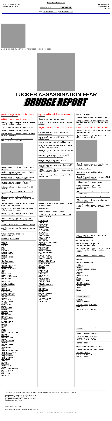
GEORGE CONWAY (44, 237)
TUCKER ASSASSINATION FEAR (56, 94)
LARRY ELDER (43, 249)
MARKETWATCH (6, 304)
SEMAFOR (4, 342)
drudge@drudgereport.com (28, 395)
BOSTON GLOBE (6, 252)
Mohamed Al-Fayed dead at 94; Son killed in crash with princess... (93, 178)
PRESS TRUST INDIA (83, 280)
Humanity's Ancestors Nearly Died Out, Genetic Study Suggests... (17, 214)
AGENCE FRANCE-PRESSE (84, 262)
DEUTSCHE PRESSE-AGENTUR (86, 269)
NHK (77, 277)
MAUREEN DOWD (43, 247)
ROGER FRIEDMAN (44, 250)
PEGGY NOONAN (43, 278)
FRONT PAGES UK (7, 235)
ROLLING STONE (7, 337)
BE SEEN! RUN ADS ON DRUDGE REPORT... (91, 349)
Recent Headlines (103, 4)
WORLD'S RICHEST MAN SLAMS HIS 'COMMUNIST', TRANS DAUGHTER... (27, 49)
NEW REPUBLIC (6, 314)
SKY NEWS (4, 344)
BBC (2, 247)
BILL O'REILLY (44, 281)
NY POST (4, 319)
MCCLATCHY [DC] (82, 275)
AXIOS (3, 245)
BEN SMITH (42, 291)
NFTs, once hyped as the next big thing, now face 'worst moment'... (55, 146)
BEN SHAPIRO (43, 290)
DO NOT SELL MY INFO (84, 354)
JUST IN (9, 291)
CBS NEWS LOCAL (7, 262)
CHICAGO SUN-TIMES (8, 265)
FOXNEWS (4, 288)
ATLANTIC (4, 244)
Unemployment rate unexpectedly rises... (93, 197)
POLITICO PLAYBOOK (45, 285)
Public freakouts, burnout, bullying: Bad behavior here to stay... (56, 170)
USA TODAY (5, 364)
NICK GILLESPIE (44, 255)
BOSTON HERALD (7, 254)
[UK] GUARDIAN (7, 355)
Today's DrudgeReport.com (11, 4)
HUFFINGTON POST (8, 295)
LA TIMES (4, 303)
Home (7, 406)
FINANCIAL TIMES (8, 283)
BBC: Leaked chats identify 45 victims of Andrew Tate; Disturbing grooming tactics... (93, 250)
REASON (4, 334)
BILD (3, 249)
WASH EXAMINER (7, 370)
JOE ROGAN (42, 288)
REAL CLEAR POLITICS (9, 332)
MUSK (40, 277)
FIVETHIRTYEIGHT (8, 285)
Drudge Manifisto (23, 397)
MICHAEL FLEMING (45, 252)
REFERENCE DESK (82, 343)
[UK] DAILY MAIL (8, 350)
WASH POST (5, 372)
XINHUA (78, 287)
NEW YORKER (5, 323)
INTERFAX (79, 271)
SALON (3, 339)
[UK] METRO (5, 359)
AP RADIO (79, 266)
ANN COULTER (43, 240)
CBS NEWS (4, 260)
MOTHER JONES (6, 308)
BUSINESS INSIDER (8, 257)
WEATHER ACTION (82, 305)
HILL (3, 291)
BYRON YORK (42, 301)
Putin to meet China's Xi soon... (52, 211)
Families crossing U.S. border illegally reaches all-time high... (18, 173)
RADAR (3, 331)
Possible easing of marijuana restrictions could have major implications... (88, 187)
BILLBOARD (5, 250)
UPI (77, 289)
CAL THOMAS (42, 296)
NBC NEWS (4, 313)
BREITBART (5, 255)
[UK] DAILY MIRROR (8, 352)
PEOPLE (4, 327)
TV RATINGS (14, 239)
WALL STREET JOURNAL (9, 369)
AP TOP (78, 264)
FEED (17, 350)
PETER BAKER (43, 229)
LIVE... (12, 344)
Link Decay (18, 406)
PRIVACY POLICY (82, 356)
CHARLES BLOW (43, 234)
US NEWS (4, 362)
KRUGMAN (41, 268)
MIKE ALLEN (42, 226)
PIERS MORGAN (43, 275)
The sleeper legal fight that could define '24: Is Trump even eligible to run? (17, 198)
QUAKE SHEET (80, 306)
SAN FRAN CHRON (7, 341)
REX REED (42, 286)
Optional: (41, 11)
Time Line (106, 8)
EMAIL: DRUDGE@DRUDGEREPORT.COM (89, 346)
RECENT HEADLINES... (84, 301)
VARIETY (4, 367)
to (58, 11)
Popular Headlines (103, 6)
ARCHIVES (79, 300)
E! (2, 280)
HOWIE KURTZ (43, 270)
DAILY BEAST (6, 273)
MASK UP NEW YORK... (84, 114)
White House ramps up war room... (52, 119)
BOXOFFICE (5, 239)
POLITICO (4, 329)
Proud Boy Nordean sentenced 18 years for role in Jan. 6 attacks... (18, 209)
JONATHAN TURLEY (45, 298)
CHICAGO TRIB (6, 267)
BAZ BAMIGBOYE (44, 231)
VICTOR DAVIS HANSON (46, 262)
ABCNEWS (4, 242)
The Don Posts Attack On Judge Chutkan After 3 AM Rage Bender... (17, 204)
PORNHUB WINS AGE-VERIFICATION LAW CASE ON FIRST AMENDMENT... (18, 134)
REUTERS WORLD (81, 285)
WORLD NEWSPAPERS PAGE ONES (12, 234)
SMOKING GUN (6, 347)
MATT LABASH (43, 272)
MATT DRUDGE (43, 221)
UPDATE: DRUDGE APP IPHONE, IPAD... (90, 256)
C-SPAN (4, 263)
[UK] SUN (4, 360)
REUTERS (79, 282)
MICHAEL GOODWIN (45, 257)
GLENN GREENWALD (45, 258)
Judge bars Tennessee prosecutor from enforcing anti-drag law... (17, 139)
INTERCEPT (5, 298)
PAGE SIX (42, 283)
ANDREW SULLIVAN (45, 293)
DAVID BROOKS (43, 235)
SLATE (3, 346)
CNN (2, 272)
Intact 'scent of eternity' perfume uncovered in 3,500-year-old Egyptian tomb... (17, 219)
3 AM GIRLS (42, 222)
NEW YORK (4, 316)
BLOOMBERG (79, 267)
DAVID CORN (42, 239)
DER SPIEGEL (6, 278)
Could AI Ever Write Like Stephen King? (18, 225)
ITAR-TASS (79, 272)
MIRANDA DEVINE (44, 245)
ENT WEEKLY (5, 281)
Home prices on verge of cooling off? (54, 142)
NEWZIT (4, 326)
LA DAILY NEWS (7, 301)
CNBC (3, 270)
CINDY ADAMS (43, 224)
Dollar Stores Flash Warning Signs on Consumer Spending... (91, 201)
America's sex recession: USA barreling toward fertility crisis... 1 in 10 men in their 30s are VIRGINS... (18, 126)
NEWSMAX (4, 324)
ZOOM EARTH (93, 305)
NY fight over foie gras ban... (89, 182)
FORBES (4, 286)
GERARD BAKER (43, 227)
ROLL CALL (5, 336)
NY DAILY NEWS (7, 318)
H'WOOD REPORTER (8, 293)
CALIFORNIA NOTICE (83, 353)
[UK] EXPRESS (6, 354)
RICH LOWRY (42, 273)
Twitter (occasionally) (30, 398)
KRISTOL (41, 267)
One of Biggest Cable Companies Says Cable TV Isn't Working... (91, 136)
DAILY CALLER (6, 275)
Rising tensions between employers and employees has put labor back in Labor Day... (92, 122)
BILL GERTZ (42, 254)
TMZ (2, 349)
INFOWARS (4, 296)
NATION (4, 309)
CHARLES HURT (43, 265)
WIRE (11, 321)
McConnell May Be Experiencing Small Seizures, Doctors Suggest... (53, 156)
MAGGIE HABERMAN (45, 260)
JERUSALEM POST (7, 300)
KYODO (78, 274)
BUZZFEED (4, 258)
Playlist (20, 400)
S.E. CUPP (42, 244)
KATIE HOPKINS (44, 263)
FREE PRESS (5, 290)
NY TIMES (4, 321)
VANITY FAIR (6, 365)
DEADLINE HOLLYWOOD (9, 277)
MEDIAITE (4, 306)
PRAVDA (78, 279)
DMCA (12, 406)
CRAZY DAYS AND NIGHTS (47, 242)
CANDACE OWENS (44, 280)
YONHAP (78, 290)
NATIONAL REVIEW (8, 311)
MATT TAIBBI (43, 295)
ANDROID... (80, 259)
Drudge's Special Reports (10, 6)
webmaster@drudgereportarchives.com (27, 409)
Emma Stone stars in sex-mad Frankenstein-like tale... (87, 244)
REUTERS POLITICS (83, 284)
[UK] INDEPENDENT (8, 357)
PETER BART (42, 232)
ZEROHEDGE (5, 375)
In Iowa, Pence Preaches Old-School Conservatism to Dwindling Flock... (16, 183)
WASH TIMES (5, 373)
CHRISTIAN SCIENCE (8, 268)
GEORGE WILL (43, 300)
